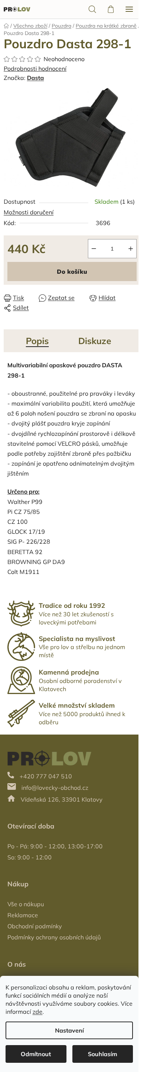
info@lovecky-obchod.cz (54, 787)
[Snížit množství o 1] (93, 248)
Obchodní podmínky (34, 926)
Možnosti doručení (29, 212)
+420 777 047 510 (46, 776)
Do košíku (72, 271)
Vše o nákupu (25, 904)
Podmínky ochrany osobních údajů (54, 937)
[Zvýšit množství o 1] (130, 248)
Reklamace (22, 915)
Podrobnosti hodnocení (35, 68)
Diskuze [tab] (94, 340)
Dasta (35, 77)
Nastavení (69, 1030)
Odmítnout (36, 1054)
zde (37, 1011)
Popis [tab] (37, 340)
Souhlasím (102, 1054)
